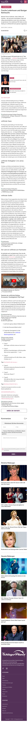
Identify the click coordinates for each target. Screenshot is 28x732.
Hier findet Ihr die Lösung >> (10, 362)
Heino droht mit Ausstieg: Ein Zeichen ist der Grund (13, 576)
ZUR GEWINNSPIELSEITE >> (8, 392)
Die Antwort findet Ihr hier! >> (11, 384)
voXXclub (14, 58)
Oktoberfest (12, 257)
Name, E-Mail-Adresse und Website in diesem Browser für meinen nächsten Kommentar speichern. (13, 432)
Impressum (4, 706)
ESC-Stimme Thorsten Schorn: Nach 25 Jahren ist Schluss (12, 598)
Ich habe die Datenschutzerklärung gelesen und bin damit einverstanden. (14, 449)
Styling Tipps (6, 7)
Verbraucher (4, 691)
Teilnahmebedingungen (7, 398)
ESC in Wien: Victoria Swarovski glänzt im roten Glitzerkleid (12, 505)
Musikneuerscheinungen (7, 682)
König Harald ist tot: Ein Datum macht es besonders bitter (12, 643)
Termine (4, 685)
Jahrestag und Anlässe (7, 687)
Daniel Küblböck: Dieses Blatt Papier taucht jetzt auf (13, 621)
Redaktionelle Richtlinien (7, 713)
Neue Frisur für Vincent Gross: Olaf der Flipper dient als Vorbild (14, 527)
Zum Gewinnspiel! (5, 97)
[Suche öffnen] (21, 1)
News (3, 676)
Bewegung (4, 696)
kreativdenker (5, 30)
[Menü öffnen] (25, 1)
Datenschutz (5, 704)
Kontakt (4, 708)
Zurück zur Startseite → (14, 411)
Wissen (3, 689)
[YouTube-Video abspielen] (14, 281)
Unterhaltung (5, 680)
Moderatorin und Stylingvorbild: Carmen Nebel (14, 549)
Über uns (4, 710)
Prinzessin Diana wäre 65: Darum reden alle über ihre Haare (13, 483)
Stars (3, 678)
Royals (3, 694)
